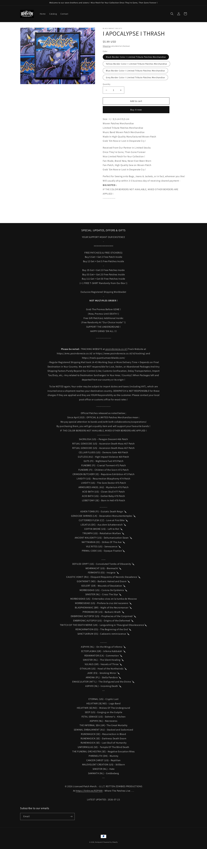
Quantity (106, 84)
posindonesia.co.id (116, 349)
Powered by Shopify (110, 842)
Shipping (106, 46)
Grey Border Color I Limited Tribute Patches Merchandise (135, 77)
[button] (172, 13)
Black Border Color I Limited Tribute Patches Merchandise (136, 57)
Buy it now (136, 109)
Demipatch (99, 842)
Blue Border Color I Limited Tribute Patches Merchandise (135, 70)
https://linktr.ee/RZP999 (89, 790)
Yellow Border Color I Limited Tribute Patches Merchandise (136, 63)
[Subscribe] (71, 816)
